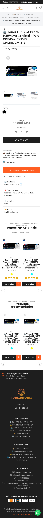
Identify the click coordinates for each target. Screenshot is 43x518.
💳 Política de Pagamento (21, 431)
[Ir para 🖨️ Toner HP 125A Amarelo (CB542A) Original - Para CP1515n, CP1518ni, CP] (31, 321)
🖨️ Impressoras (28, 14)
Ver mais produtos (21, 233)
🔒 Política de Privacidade (21, 454)
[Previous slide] (6, 71)
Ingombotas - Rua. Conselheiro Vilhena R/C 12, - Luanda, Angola (22, 484)
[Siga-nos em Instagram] (15, 408)
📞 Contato (21, 460)
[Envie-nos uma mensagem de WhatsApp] (38, 513)
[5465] (32, 274)
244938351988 (22, 481)
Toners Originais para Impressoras (13, 17)
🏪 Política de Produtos (21, 428)
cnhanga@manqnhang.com (23, 475)
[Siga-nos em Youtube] (23, 408)
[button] (3, 290)
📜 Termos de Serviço (21, 448)
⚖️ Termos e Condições (21, 451)
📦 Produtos (17, 14)
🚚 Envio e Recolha (21, 434)
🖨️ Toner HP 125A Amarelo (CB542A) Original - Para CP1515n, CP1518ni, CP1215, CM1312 (31, 338)
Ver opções (9, 284)
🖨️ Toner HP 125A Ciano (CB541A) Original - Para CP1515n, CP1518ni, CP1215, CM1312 (11, 338)
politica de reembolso (15, 378)
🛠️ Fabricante (9, 162)
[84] (12, 274)
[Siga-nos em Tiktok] (27, 408)
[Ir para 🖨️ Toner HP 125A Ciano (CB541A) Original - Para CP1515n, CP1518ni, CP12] (11, 321)
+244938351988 (22, 478)
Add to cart (21, 140)
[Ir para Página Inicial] (21, 8)
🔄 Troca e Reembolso (21, 436)
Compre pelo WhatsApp (22, 170)
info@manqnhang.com (22, 472)
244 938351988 (11, 2)
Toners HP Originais (32, 17)
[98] (4, 111)
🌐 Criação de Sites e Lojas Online (21, 457)
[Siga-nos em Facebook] (19, 408)
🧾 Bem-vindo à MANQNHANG (21, 422)
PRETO (5, 108)
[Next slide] (36, 71)
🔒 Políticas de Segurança (21, 425)
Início (9, 14)
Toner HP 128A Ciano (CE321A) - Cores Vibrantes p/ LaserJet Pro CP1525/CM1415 (31, 264)
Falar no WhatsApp (31, 2)
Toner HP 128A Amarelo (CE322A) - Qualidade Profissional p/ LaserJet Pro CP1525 (11, 264)
